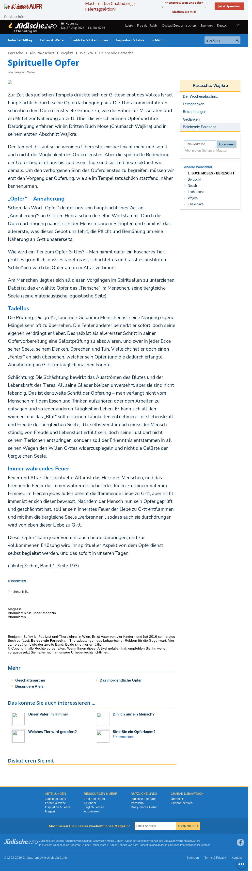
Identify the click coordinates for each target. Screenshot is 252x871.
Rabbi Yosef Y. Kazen (104, 844)
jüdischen (173, 844)
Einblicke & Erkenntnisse (89, 40)
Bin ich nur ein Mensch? (134, 714)
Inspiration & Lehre (130, 40)
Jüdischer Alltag (20, 40)
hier (85, 644)
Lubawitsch (99, 840)
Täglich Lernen (94, 807)
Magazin (51, 811)
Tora (135, 844)
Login (128, 25)
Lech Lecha (196, 192)
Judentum (146, 844)
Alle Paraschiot (42, 52)
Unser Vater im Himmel (48, 714)
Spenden (206, 25)
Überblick (177, 799)
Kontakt (237, 857)
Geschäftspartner (30, 680)
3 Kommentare (123, 737)
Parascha (15, 52)
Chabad (87, 840)
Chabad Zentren (182, 803)
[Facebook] (240, 842)
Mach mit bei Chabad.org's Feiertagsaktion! (110, 6)
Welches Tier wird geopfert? (52, 732)
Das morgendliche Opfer (121, 680)
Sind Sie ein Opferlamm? (134, 732)
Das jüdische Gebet (144, 807)
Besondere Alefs (29, 686)
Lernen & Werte (51, 40)
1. (9, 591)
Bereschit (194, 179)
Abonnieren (92, 811)
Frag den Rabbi (147, 25)
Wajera (193, 198)
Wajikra (67, 52)
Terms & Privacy (215, 857)
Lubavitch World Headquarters (182, 840)
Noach (192, 185)
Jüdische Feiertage (144, 799)
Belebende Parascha (116, 52)
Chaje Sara (196, 204)
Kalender (90, 803)
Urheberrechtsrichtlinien (89, 652)
